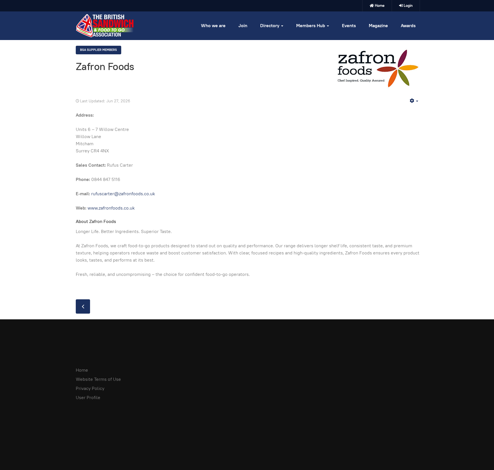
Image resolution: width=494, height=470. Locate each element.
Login (408, 5)
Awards (408, 26)
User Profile (88, 398)
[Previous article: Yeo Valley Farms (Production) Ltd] (83, 306)
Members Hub (311, 26)
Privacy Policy (90, 388)
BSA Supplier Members (98, 50)
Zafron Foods (105, 66)
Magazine (378, 26)
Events (349, 26)
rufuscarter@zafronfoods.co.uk (123, 194)
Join (242, 26)
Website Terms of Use (98, 379)
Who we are (213, 26)
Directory (270, 26)
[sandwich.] (105, 25)
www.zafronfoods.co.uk (111, 208)
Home (380, 5)
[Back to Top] (476, 452)
